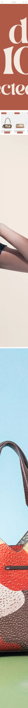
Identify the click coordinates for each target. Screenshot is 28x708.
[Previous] (2, 123)
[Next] (26, 123)
